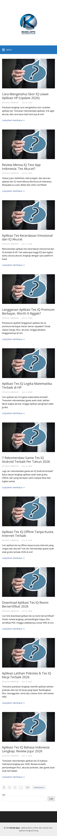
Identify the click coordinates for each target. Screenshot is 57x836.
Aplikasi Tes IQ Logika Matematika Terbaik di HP (27, 385)
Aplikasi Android (10, 102)
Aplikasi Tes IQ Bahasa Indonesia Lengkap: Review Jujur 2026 (25, 749)
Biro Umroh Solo (45, 828)
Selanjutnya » (39, 787)
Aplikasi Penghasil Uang (28, 830)
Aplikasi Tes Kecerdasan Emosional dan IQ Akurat (27, 237)
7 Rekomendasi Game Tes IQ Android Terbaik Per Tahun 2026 (26, 459)
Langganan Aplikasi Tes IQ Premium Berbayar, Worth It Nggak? (28, 311)
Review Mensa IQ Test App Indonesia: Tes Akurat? (21, 167)
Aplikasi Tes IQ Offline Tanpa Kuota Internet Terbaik (27, 534)
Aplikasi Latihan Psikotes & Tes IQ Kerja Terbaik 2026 (26, 675)
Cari (3, 794)
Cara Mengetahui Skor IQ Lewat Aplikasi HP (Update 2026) (25, 96)
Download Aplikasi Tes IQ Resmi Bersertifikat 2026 (25, 604)
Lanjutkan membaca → (13, 120)
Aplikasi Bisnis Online (29, 828)
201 (27, 787)
